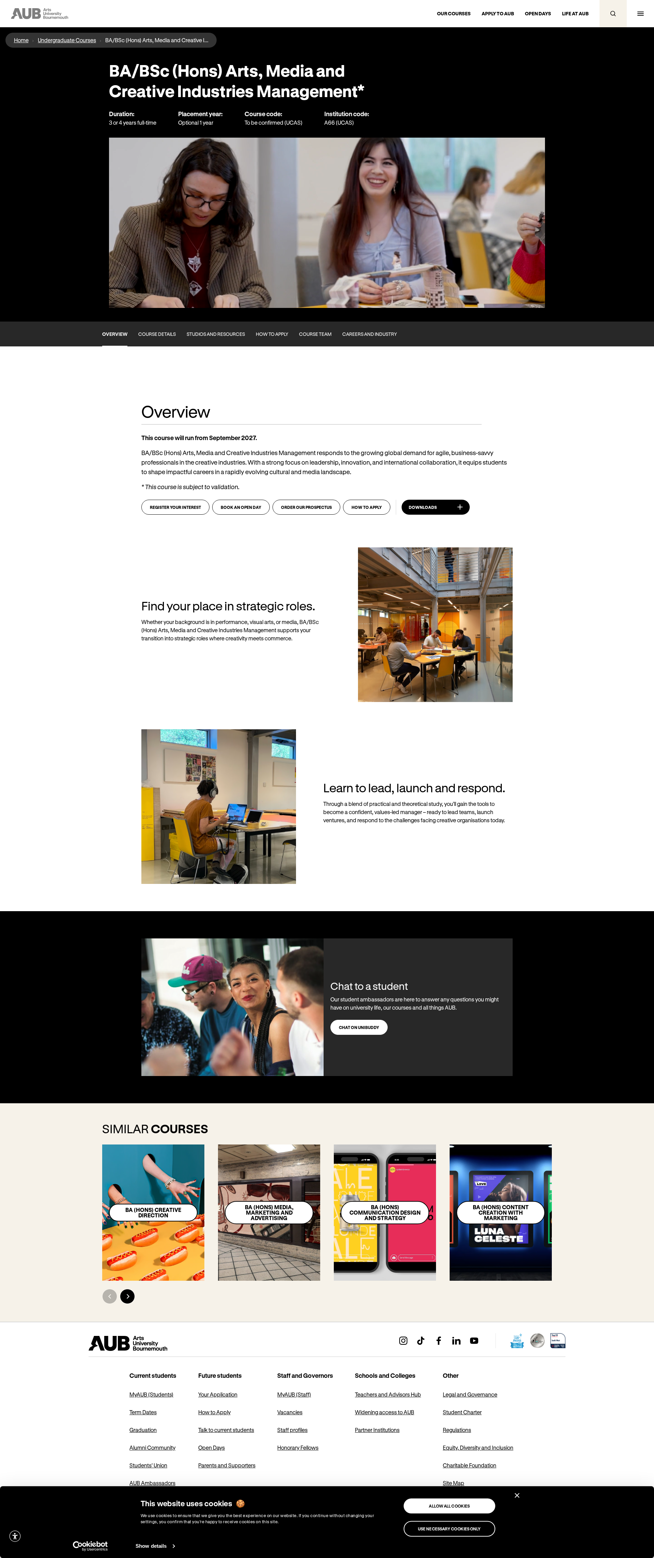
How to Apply (214, 1412)
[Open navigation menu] (640, 13)
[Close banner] (517, 1495)
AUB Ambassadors (152, 1483)
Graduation (143, 1430)
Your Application (217, 1394)
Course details (157, 334)
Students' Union (148, 1465)
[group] (153, 1212)
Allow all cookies (449, 1506)
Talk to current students (226, 1430)
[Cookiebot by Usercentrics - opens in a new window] (90, 1546)
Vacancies (289, 1412)
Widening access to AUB (384, 1412)
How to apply (272, 334)
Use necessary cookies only (449, 1528)
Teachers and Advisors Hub (388, 1394)
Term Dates (143, 1412)
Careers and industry (369, 334)
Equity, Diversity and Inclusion (478, 1447)
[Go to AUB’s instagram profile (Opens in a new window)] (403, 1340)
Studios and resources (216, 334)
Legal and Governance (470, 1394)
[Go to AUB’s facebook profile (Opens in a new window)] (438, 1340)
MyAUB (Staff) (294, 1394)
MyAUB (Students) (151, 1394)
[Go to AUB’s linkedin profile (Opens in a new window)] (456, 1340)
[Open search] (613, 13)
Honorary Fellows (297, 1447)
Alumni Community (152, 1447)
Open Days (211, 1447)
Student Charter (462, 1412)
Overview (114, 334)
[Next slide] (127, 1296)
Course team (315, 334)
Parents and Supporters (226, 1465)
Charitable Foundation (469, 1465)
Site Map (453, 1483)
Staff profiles (292, 1430)
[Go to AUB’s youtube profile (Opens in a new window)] (474, 1340)
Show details (151, 1546)
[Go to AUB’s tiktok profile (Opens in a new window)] (421, 1340)
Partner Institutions (377, 1430)
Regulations (457, 1430)
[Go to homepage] (143, 1343)
